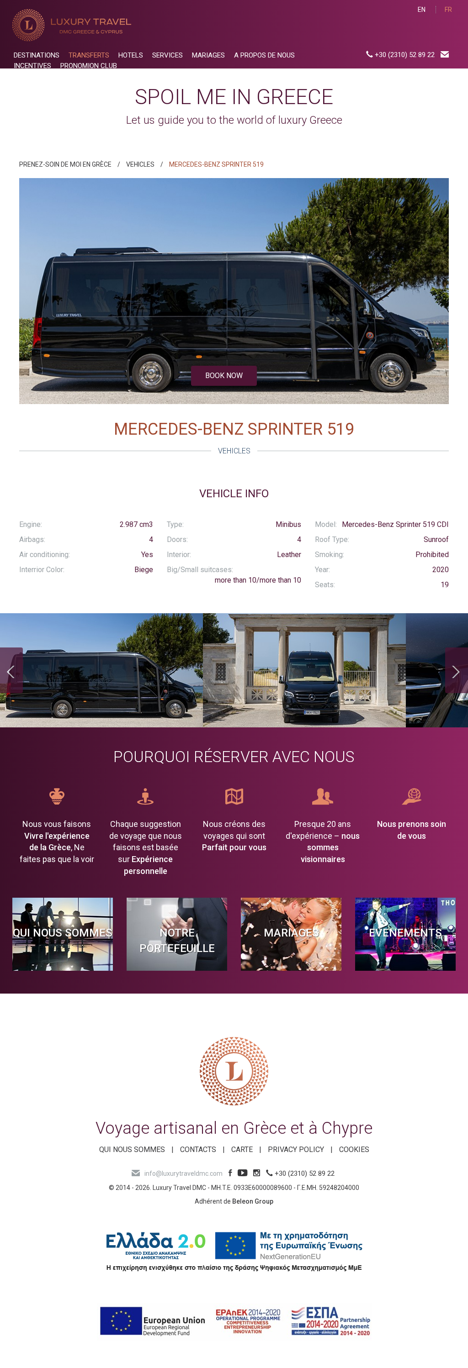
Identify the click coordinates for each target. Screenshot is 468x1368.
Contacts (198, 1149)
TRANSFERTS (89, 55)
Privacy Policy (296, 1149)
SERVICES (167, 55)
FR (448, 9)
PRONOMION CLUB (88, 66)
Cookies (354, 1149)
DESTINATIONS (36, 55)
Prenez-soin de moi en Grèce (65, 164)
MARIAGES (208, 55)
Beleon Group (252, 1201)
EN (421, 9)
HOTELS (130, 55)
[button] (51, 291)
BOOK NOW (224, 375)
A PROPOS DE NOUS (264, 55)
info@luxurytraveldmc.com (183, 1173)
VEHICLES (140, 164)
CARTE (242, 1149)
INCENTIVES (32, 66)
